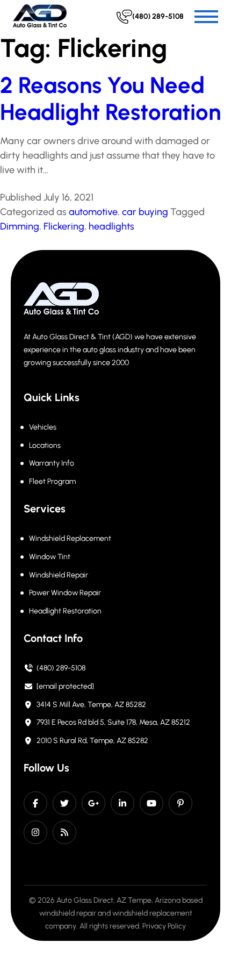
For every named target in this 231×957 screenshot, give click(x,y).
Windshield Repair (58, 575)
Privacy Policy (164, 926)
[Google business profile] (93, 803)
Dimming (19, 226)
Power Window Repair (65, 592)
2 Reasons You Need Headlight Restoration (110, 99)
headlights (111, 226)
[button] (206, 16)
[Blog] (64, 832)
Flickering (64, 226)
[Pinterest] (180, 803)
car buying (145, 212)
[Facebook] (35, 803)
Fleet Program (52, 481)
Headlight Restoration (65, 611)
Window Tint (49, 556)
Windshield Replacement (70, 538)
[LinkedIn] (122, 803)
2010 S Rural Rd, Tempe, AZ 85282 (92, 740)
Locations (45, 445)
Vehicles (42, 427)
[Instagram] (35, 832)
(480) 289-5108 (61, 668)
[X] (64, 803)
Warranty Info (51, 463)
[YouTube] (151, 803)
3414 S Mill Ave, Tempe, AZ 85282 (91, 704)
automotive (93, 212)
